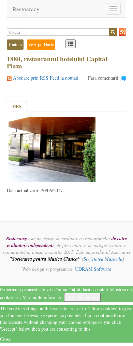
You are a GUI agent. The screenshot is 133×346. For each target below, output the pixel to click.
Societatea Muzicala (103, 259)
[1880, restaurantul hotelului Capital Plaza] (52, 148)
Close (5, 339)
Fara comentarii (103, 78)
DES (16, 106)
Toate (14, 44)
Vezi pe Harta (41, 44)
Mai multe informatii (43, 297)
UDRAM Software (93, 269)
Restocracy (26, 9)
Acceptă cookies (82, 297)
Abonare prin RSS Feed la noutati (45, 78)
